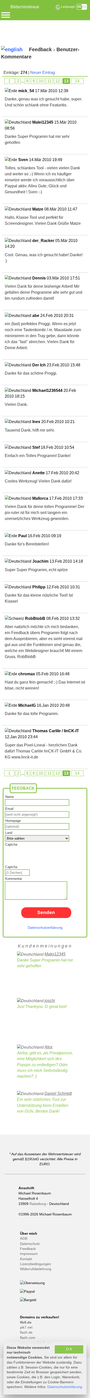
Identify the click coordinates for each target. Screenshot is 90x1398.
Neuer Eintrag (42, 72)
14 (77, 81)
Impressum (29, 1254)
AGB (23, 1238)
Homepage (13, 821)
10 (41, 81)
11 (49, 81)
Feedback (28, 1249)
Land (8, 833)
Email (9, 809)
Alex (48, 1047)
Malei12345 (55, 954)
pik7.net (26, 1327)
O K (69, 1349)
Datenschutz (30, 1244)
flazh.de (26, 1332)
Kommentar (13, 879)
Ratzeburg (38, 1204)
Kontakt (26, 1259)
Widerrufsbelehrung (35, 1269)
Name (9, 797)
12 (58, 81)
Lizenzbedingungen (35, 1264)
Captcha (11, 844)
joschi (49, 1000)
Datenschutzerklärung (45, 928)
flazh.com (27, 1338)
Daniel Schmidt (58, 1093)
